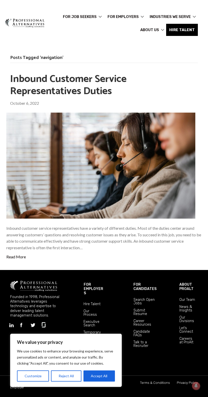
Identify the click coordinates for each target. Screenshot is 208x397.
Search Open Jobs (144, 301)
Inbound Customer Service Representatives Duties (68, 85)
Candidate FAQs (141, 333)
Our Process (90, 313)
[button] (100, 16)
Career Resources (142, 323)
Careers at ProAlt (186, 340)
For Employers (123, 16)
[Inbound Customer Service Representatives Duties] (100, 165)
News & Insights (185, 308)
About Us (149, 30)
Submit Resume (140, 312)
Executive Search (91, 323)
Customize (33, 376)
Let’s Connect (186, 330)
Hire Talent (91, 304)
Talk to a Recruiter (140, 344)
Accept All (99, 376)
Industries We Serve (170, 16)
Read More (16, 256)
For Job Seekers (80, 16)
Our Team (187, 300)
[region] (66, 360)
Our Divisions (186, 319)
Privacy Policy (187, 383)
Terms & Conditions (155, 383)
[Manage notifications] (196, 386)
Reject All (66, 376)
